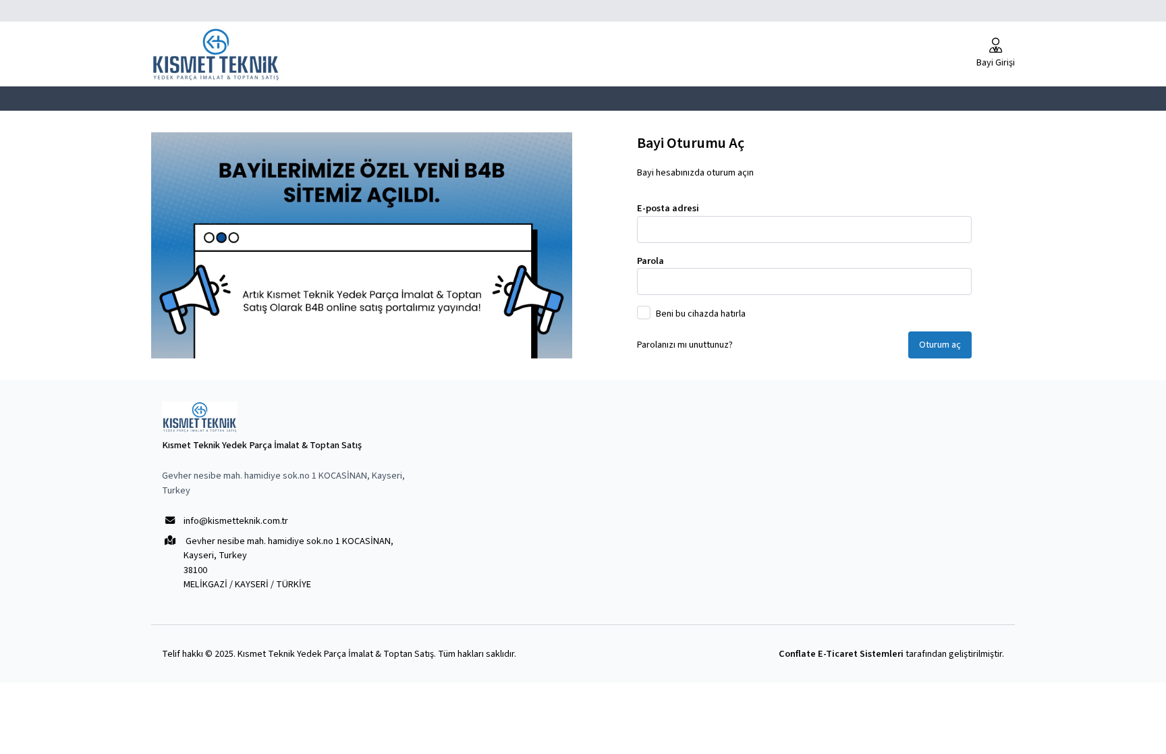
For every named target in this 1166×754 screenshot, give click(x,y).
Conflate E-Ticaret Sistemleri (841, 654)
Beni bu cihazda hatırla (701, 313)
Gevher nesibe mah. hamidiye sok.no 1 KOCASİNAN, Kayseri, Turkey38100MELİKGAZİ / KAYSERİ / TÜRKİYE (288, 562)
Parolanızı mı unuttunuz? (685, 345)
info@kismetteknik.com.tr (236, 521)
